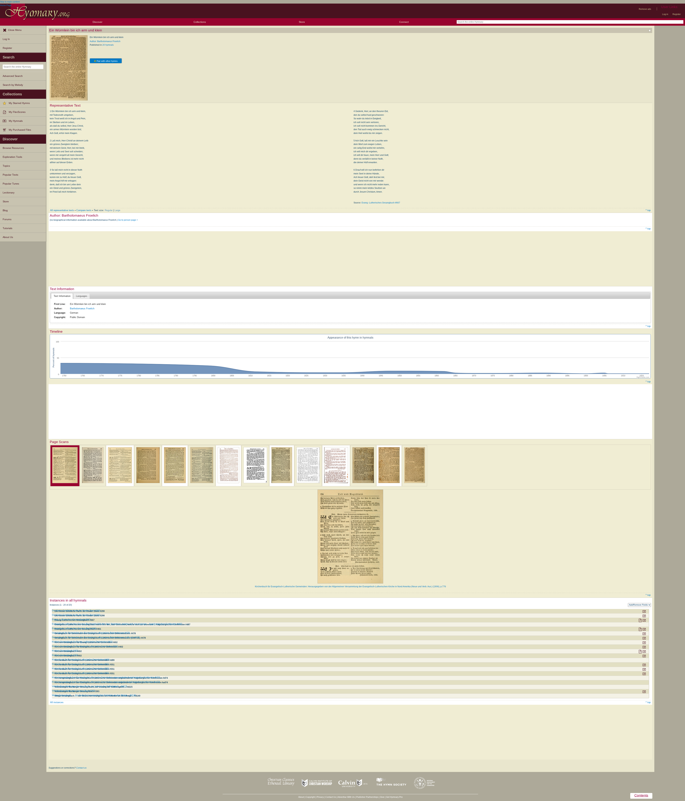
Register (677, 14)
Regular (109, 210)
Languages (81, 296)
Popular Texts (10, 174)
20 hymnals (108, 45)
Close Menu (15, 30)
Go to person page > (128, 220)
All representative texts (62, 210)
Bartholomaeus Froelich (82, 308)
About (301, 797)
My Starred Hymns (19, 103)
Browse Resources (13, 148)
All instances (57, 702)
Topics (6, 166)
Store (302, 22)
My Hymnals (16, 121)
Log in (665, 14)
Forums (7, 219)
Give (382, 797)
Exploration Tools (12, 157)
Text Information (62, 296)
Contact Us (330, 797)
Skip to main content (10, 2)
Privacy (320, 797)
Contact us (81, 768)
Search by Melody (13, 85)
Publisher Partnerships (367, 797)
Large (117, 210)
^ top (648, 210)
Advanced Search (13, 76)
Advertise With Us (346, 797)
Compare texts (84, 210)
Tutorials (7, 228)
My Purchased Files (20, 130)
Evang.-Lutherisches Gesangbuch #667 (381, 202)
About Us (8, 237)
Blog (5, 210)
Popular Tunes (11, 183)
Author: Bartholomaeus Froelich (105, 41)
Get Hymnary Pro (394, 797)
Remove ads (645, 9)
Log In (6, 39)
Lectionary (8, 192)
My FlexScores (17, 112)
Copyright (310, 797)
